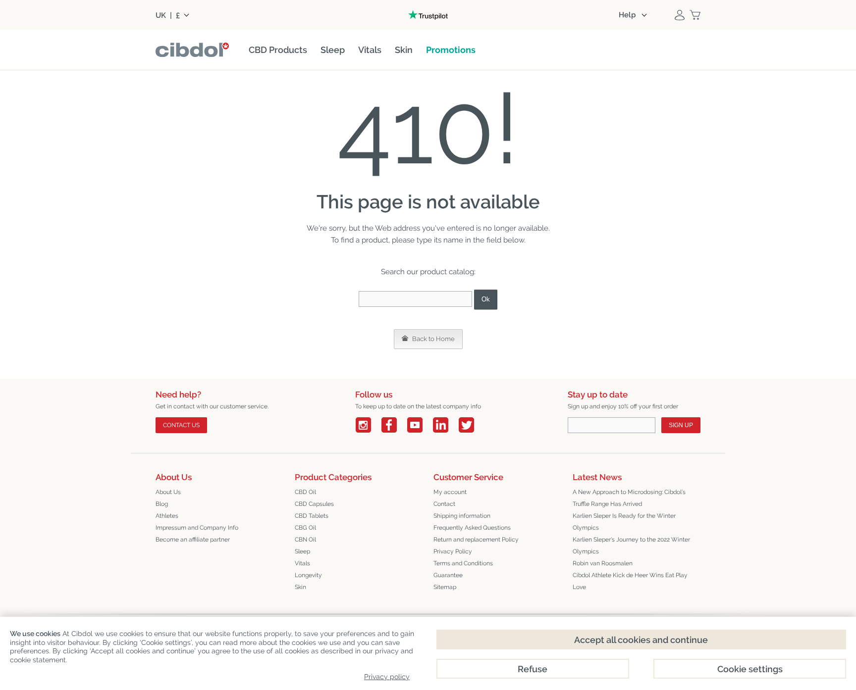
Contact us (181, 425)
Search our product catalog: (428, 271)
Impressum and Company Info (197, 527)
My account (450, 492)
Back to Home (433, 339)
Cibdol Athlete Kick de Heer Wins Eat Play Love (630, 581)
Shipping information (461, 515)
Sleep (302, 551)
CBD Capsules (314, 503)
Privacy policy (387, 677)
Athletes (167, 515)
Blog (162, 503)
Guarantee (448, 575)
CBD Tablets (311, 515)
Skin (300, 587)
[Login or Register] (680, 15)
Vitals (302, 563)
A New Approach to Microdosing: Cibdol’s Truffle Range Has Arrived (629, 498)
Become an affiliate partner (193, 539)
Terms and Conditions (463, 563)
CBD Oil (305, 492)
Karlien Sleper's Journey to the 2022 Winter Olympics (631, 545)
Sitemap (444, 587)
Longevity (308, 575)
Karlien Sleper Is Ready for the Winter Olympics (624, 521)
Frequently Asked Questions (472, 527)
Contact (444, 503)
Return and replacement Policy (476, 539)
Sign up (681, 425)
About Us (168, 492)
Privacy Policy (452, 551)
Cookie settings (750, 669)
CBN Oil (305, 539)
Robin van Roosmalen (603, 563)
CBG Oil (305, 527)
